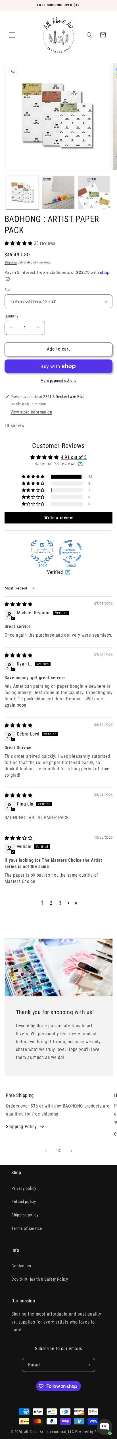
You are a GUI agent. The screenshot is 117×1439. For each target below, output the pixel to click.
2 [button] (51, 903)
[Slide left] (45, 1150)
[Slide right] (71, 1150)
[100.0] (42, 551)
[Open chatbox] (104, 1427)
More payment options (58, 380)
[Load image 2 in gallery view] (58, 192)
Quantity (11, 316)
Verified (55, 572)
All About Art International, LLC (49, 1432)
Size (8, 289)
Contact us (21, 1265)
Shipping (11, 262)
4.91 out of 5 (74, 457)
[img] (19, 604)
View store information (31, 412)
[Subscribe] (88, 1365)
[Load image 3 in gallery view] (94, 192)
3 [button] (60, 903)
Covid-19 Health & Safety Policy (39, 1279)
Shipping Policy (21, 1126)
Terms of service (26, 1228)
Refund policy (23, 1201)
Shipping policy (24, 1215)
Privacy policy (23, 1188)
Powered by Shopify (90, 1432)
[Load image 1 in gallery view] (22, 192)
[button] (11, 35)
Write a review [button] (58, 517)
